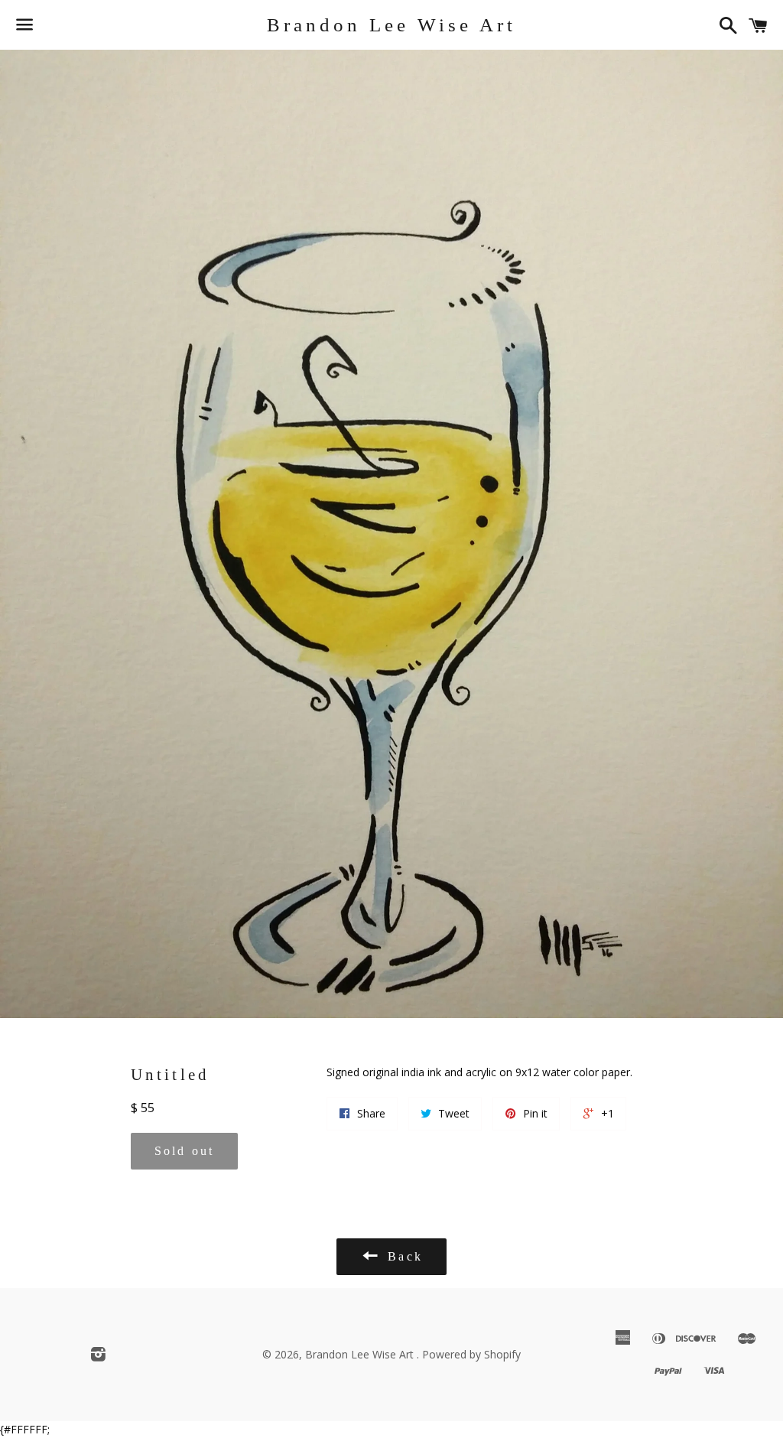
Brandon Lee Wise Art (391, 25)
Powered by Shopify (471, 1354)
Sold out (184, 1150)
